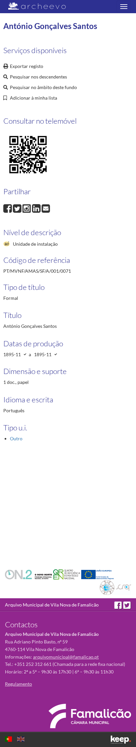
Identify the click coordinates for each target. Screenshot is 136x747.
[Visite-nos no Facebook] (118, 604)
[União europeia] (97, 574)
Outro (16, 438)
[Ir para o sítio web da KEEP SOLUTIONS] (121, 739)
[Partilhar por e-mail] (46, 207)
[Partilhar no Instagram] (27, 207)
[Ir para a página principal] (33, 6)
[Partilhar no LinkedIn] (37, 207)
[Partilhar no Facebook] (8, 207)
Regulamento (18, 684)
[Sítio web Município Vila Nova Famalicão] (90, 716)
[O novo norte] (29, 574)
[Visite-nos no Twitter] (127, 604)
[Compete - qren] (67, 574)
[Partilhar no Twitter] (17, 207)
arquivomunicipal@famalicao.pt (66, 657)
